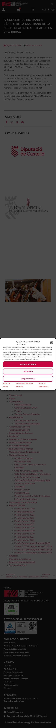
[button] (51, 343)
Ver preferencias (28, 378)
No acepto (28, 371)
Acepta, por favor (28, 364)
